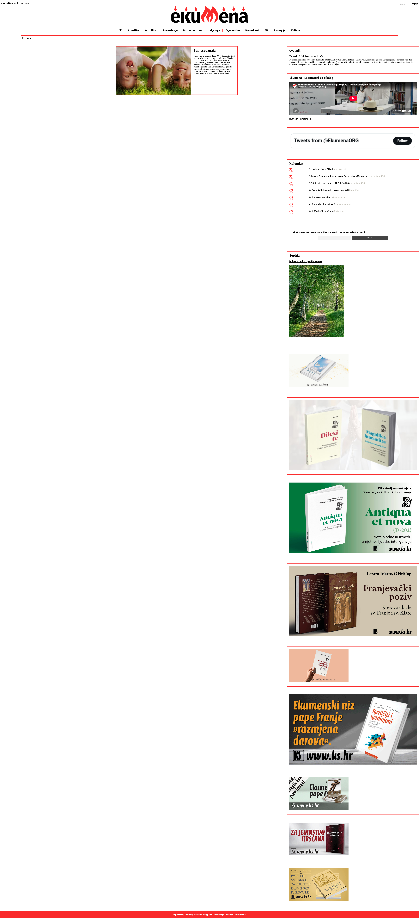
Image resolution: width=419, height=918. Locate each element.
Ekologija (279, 30)
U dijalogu (214, 30)
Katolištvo (150, 30)
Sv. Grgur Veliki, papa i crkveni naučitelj (328, 190)
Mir (267, 30)
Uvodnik (294, 50)
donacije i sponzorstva (236, 914)
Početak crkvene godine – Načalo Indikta (329, 183)
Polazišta (133, 30)
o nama (4, 3)
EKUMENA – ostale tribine (300, 119)
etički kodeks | (200, 914)
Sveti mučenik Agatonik (320, 197)
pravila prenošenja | (216, 914)
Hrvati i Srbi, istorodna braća (306, 56)
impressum (178, 914)
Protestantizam (192, 30)
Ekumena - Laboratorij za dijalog (311, 78)
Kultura (295, 30)
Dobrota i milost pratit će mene (305, 261)
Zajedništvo (233, 30)
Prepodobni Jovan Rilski (320, 169)
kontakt (13, 3)
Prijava (415, 4)
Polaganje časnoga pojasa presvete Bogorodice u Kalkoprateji (339, 176)
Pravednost (252, 30)
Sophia (294, 255)
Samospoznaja (205, 50)
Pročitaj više (331, 64)
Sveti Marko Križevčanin (321, 211)
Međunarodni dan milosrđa (322, 204)
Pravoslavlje (170, 30)
